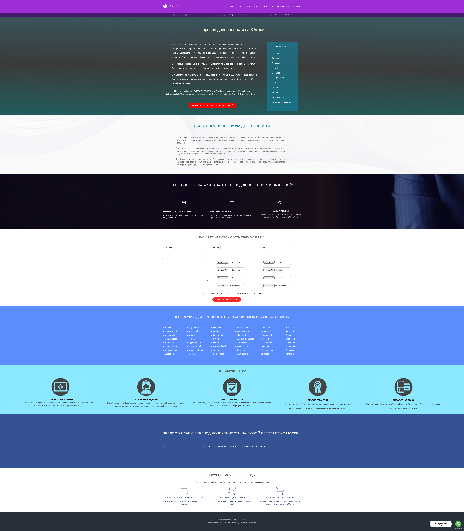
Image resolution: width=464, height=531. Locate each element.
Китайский (218, 331)
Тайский (217, 350)
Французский (171, 350)
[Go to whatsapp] (458, 524)
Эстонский (290, 328)
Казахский (241, 350)
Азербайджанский (245, 339)
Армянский (242, 343)
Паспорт (276, 53)
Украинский (266, 343)
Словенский (291, 339)
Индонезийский (196, 350)
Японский (241, 335)
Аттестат (276, 63)
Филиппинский (244, 331)
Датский (265, 346)
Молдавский (267, 331)
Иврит (192, 335)
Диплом (275, 58)
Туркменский (195, 343)
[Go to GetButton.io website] (458, 528)
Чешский (290, 331)
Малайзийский (219, 346)
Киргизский (266, 328)
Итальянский (171, 339)
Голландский (171, 331)
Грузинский (194, 328)
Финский (217, 328)
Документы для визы (281, 102)
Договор (275, 93)
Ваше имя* (170, 248)
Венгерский (218, 354)
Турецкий (193, 339)
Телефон (262, 248)
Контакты (265, 6)
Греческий (290, 343)
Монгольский (243, 328)
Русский (217, 339)
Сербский (290, 350)
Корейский (218, 335)
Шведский (169, 354)
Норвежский (267, 350)
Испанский (170, 335)
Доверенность (278, 98)
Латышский (242, 354)
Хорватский (291, 346)
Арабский (193, 331)
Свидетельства (279, 78)
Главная (230, 6)
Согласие (276, 83)
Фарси (216, 343)
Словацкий (291, 335)
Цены (255, 6)
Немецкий (169, 343)
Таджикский (266, 335)
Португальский (172, 346)
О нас (239, 6)
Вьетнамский (195, 346)
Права (275, 68)
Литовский (266, 354)
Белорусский (243, 346)
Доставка (297, 6)
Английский (170, 328)
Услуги (247, 6)
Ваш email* (216, 248)
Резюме (275, 88)
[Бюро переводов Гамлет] (170, 8)
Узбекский (266, 339)
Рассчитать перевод (281, 6)
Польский (290, 354)
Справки (276, 73)
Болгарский (194, 354)
